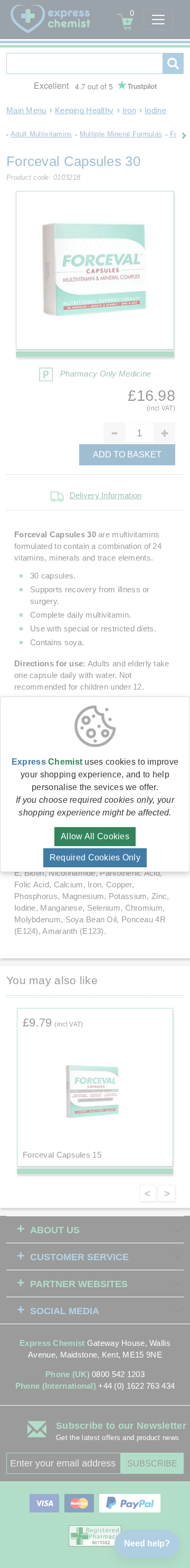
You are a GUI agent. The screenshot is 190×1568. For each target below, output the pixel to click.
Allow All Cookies (95, 836)
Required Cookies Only (95, 857)
